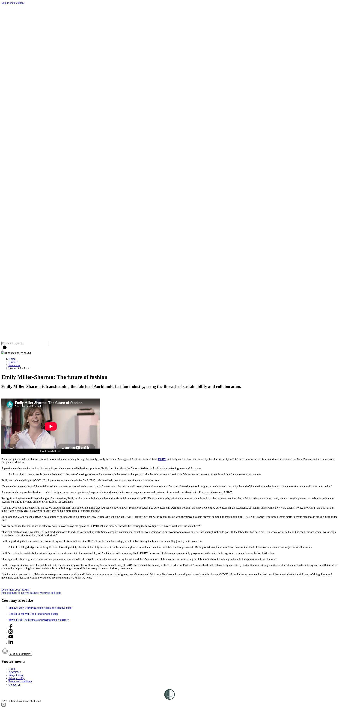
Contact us (14, 684)
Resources (14, 365)
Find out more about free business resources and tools (31, 592)
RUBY (162, 459)
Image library (15, 675)
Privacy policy (16, 678)
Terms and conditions (20, 681)
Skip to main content (12, 2)
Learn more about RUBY (15, 589)
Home (11, 358)
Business (13, 362)
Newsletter (14, 671)
